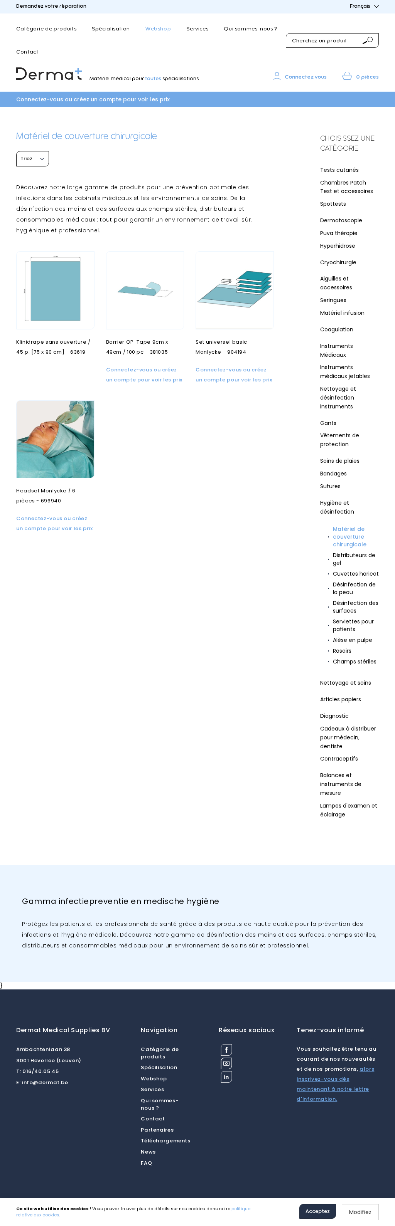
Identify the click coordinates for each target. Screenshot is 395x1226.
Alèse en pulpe (352, 640)
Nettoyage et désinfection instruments (338, 397)
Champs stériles (354, 661)
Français (360, 6)
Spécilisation (159, 1067)
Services (197, 29)
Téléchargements (165, 1140)
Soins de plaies (340, 461)
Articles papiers (340, 699)
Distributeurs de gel (354, 559)
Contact (27, 52)
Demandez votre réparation (51, 6)
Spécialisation (111, 29)
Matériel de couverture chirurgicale (349, 536)
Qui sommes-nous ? (250, 29)
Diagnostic (334, 716)
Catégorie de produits (46, 29)
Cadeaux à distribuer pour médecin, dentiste (348, 737)
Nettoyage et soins (345, 683)
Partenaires (157, 1130)
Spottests (333, 204)
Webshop (158, 29)
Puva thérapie (339, 233)
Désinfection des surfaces (355, 607)
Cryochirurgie (338, 262)
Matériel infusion (342, 313)
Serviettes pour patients (353, 625)
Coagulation (336, 329)
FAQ (146, 1163)
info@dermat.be (42, 1082)
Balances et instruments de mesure (340, 784)
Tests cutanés (339, 170)
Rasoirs (342, 651)
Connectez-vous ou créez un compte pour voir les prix (93, 99)
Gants (328, 423)
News (148, 1151)
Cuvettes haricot (356, 574)
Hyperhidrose (337, 246)
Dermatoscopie (341, 220)
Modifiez (360, 1212)
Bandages (333, 473)
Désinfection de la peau (354, 588)
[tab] (349, 144)
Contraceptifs (339, 758)
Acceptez (318, 1211)
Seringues (333, 300)
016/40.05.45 (37, 1071)
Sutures (330, 486)
